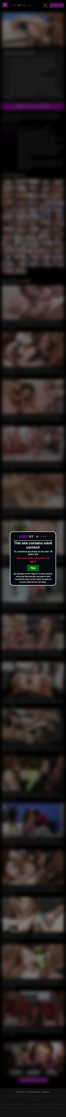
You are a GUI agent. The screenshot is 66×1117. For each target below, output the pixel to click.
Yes (33, 568)
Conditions (20, 579)
